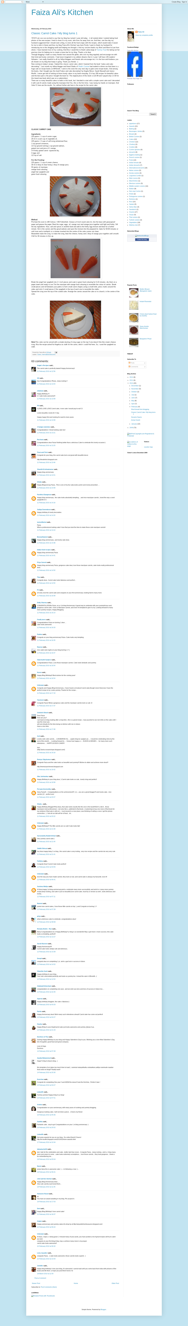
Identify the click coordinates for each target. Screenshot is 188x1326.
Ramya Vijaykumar (44, 759)
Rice (130, 202)
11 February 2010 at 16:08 (46, 596)
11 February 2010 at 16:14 (46, 613)
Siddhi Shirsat (42, 848)
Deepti (39, 958)
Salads (131, 204)
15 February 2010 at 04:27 (46, 1085)
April (133, 404)
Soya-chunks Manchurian (144, 327)
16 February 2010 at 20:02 (46, 1127)
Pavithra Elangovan (44, 495)
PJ (38, 590)
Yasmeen (40, 700)
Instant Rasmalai (145, 301)
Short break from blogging (140, 409)
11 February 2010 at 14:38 (46, 543)
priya (39, 916)
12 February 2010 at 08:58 (46, 922)
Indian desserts (134, 165)
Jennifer (40, 1266)
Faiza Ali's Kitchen (62, 12)
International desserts (49, 354)
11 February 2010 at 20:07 (46, 797)
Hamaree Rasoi (42, 1194)
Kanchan (40, 1079)
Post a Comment (40, 1278)
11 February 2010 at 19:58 (46, 782)
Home (76, 1283)
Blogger (103, 1309)
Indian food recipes (44, 550)
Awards (131, 126)
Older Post (115, 1283)
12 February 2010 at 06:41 (46, 880)
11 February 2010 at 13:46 (46, 462)
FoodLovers (41, 619)
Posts (132, 363)
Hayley (39, 1024)
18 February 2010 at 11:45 (46, 1187)
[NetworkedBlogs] (142, 236)
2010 (132, 383)
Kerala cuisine (134, 173)
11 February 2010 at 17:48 (46, 729)
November (135, 389)
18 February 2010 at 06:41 (46, 1172)
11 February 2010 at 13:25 (46, 445)
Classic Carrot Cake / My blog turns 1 (54, 33)
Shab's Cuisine (83, 66)
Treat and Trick (42, 452)
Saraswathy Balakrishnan (46, 836)
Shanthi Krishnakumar (45, 469)
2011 (132, 380)
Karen (39, 672)
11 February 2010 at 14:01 (46, 475)
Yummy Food (102, 50)
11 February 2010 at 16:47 (46, 653)
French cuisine (134, 157)
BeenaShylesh (42, 537)
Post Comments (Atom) (49, 1287)
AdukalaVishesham (44, 986)
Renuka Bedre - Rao (44, 929)
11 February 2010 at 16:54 (46, 665)
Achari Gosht (135, 420)
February (134, 407)
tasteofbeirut (41, 522)
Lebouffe (40, 1092)
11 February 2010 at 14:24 (46, 530)
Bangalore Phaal (145, 339)
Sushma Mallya (42, 886)
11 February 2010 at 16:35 (46, 640)
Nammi (39, 903)
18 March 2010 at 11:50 (45, 1274)
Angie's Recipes (43, 365)
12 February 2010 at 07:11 (46, 896)
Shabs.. (39, 804)
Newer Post (36, 1283)
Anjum (39, 1221)
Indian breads (134, 163)
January (134, 424)
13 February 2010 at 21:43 (46, 1030)
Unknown (40, 685)
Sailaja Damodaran (44, 509)
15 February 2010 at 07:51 (46, 1098)
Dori (38, 1208)
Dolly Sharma (42, 603)
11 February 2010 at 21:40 (46, 841)
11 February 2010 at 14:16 (46, 503)
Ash (38, 736)
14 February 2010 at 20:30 (46, 1072)
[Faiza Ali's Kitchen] (135, 76)
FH (38, 406)
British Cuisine (134, 136)
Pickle (131, 194)
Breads (131, 134)
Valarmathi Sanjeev (44, 660)
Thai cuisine (133, 217)
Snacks (131, 212)
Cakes (39, 354)
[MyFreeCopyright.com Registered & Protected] (142, 436)
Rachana (40, 440)
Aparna (39, 999)
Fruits (131, 160)
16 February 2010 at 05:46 (46, 1115)
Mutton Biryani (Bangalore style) (146, 290)
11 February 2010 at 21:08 (46, 829)
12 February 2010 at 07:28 (46, 909)
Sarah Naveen (42, 944)
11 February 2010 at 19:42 (46, 769)
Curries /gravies (134, 149)
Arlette (39, 1105)
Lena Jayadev (42, 1253)
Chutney (132, 144)
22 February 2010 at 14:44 (46, 1259)
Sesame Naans (136, 417)
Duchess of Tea (42, 1037)
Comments (134, 367)
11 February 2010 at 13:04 (46, 384)
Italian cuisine (134, 170)
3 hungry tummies (43, 427)
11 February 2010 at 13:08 (46, 399)
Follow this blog (142, 239)
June (133, 398)
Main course (133, 178)
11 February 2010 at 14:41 (46, 555)
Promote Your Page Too (134, 78)
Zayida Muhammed (44, 1058)
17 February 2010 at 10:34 (46, 1142)
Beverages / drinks (135, 131)
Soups (131, 215)
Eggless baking (134, 155)
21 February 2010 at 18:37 (46, 1214)
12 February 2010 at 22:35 (46, 992)
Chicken (132, 142)
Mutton (131, 189)
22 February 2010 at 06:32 (46, 1246)
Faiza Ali (141, 32)
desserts (132, 152)
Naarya (39, 647)
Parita (39, 1011)
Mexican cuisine (134, 183)
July (133, 395)
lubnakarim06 (42, 1149)
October (134, 392)
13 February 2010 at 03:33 (46, 1004)
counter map (148, 447)
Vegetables (133, 222)
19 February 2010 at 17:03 (46, 1202)
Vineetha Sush (42, 971)
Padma (39, 634)
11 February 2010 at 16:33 (46, 627)
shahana (40, 391)
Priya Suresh (42, 562)
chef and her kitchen (44, 1179)
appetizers (132, 123)
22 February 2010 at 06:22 (46, 1227)
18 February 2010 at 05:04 (46, 1159)
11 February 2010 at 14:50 (46, 570)
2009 (132, 428)
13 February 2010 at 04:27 (46, 1017)
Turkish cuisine (134, 220)
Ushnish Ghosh (42, 713)
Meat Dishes (133, 181)
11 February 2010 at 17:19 (46, 693)
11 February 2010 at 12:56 (46, 371)
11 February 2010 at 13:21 (46, 433)
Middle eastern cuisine (137, 186)
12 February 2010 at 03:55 (46, 867)
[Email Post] (55, 352)
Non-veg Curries (135, 191)
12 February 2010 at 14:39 (46, 952)
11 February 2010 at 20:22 (46, 816)
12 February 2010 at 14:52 (46, 964)
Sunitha (40, 1122)
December (135, 386)
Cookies (132, 147)
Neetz (39, 1166)
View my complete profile (144, 35)
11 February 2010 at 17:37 (46, 706)
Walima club (133, 225)
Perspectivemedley (44, 789)
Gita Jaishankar (43, 776)
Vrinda (39, 482)
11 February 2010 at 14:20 (46, 515)
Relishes (132, 199)
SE (38, 378)
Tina (38, 577)
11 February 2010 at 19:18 (46, 753)
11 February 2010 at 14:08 (46, 488)
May (133, 401)
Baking (131, 129)
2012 (132, 377)
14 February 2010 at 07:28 (46, 1051)
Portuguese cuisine (136, 196)
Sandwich (132, 209)
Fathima (40, 861)
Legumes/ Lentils (135, 176)
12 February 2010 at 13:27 (46, 937)
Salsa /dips (133, 207)
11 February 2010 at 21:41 (46, 854)
